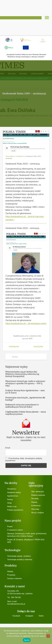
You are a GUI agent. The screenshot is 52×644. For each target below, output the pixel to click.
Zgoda (26, 640)
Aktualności (20, 156)
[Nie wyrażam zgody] (48, 636)
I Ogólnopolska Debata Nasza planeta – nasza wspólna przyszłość (25, 413)
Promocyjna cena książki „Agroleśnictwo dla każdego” (25, 398)
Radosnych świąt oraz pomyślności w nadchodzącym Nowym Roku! (22, 405)
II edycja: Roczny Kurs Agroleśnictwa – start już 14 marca (25, 391)
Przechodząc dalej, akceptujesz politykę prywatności (23, 459)
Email (7, 448)
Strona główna (10, 156)
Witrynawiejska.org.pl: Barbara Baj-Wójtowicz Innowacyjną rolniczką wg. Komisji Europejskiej (22, 374)
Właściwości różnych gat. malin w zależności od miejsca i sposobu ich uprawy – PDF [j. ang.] (25, 383)
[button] (46, 17)
